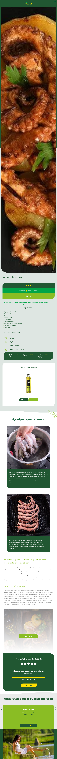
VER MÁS (24, 399)
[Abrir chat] (48, 750)
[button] (1, 708)
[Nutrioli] (28, 3)
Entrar (28, 725)
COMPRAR (33, 399)
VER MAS (28, 636)
